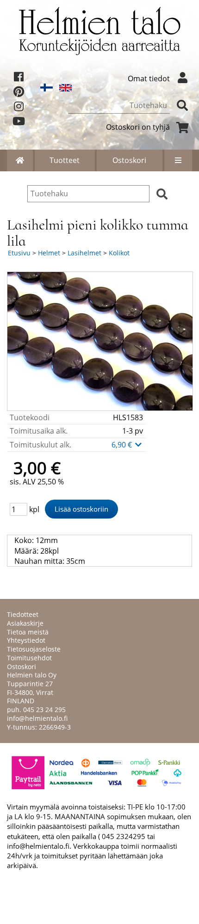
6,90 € (123, 445)
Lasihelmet (84, 252)
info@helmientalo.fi (37, 718)
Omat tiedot (149, 78)
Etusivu (19, 252)
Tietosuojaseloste (34, 649)
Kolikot (119, 252)
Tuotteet (65, 160)
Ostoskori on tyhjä (138, 127)
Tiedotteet (22, 614)
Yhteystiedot (26, 640)
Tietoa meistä (28, 632)
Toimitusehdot (29, 657)
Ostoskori (129, 160)
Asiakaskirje (25, 623)
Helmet (49, 252)
